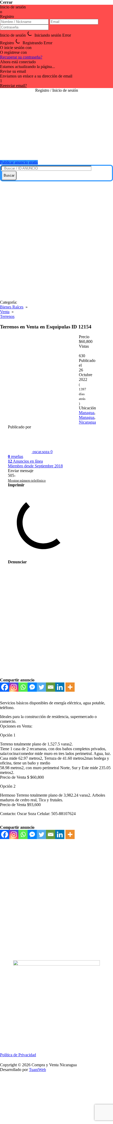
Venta (4, 311)
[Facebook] (4, 687)
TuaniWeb (37, 1069)
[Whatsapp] (23, 687)
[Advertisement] (56, 240)
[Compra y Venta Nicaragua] (56, 149)
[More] (70, 687)
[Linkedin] (59, 687)
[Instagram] (13, 687)
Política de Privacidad (18, 1055)
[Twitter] (41, 687)
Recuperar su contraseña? (21, 57)
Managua (86, 412)
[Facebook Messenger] (32, 687)
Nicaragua (87, 422)
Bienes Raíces (11, 307)
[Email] (50, 687)
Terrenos (7, 316)
